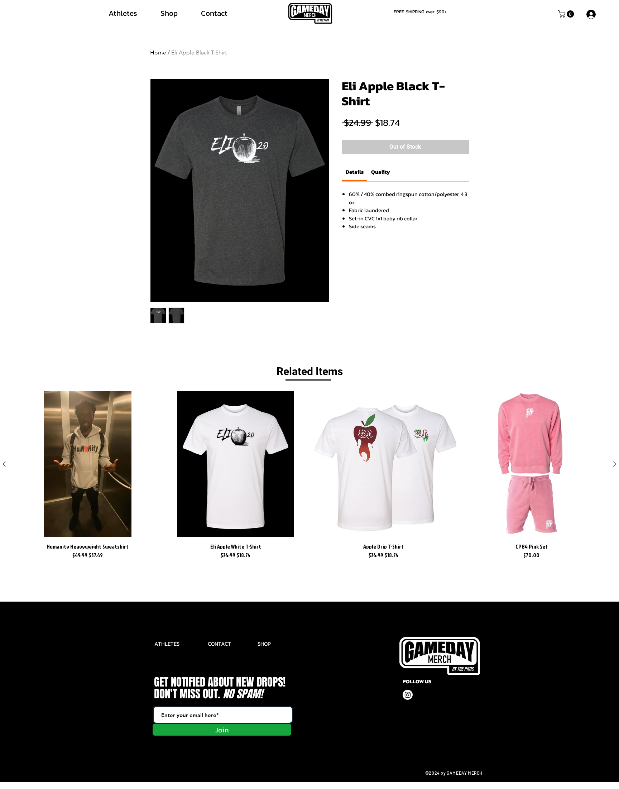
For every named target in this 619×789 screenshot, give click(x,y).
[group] (309, 475)
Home (158, 52)
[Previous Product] (4, 464)
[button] (567, 14)
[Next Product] (614, 464)
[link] (355, 172)
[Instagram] (408, 695)
